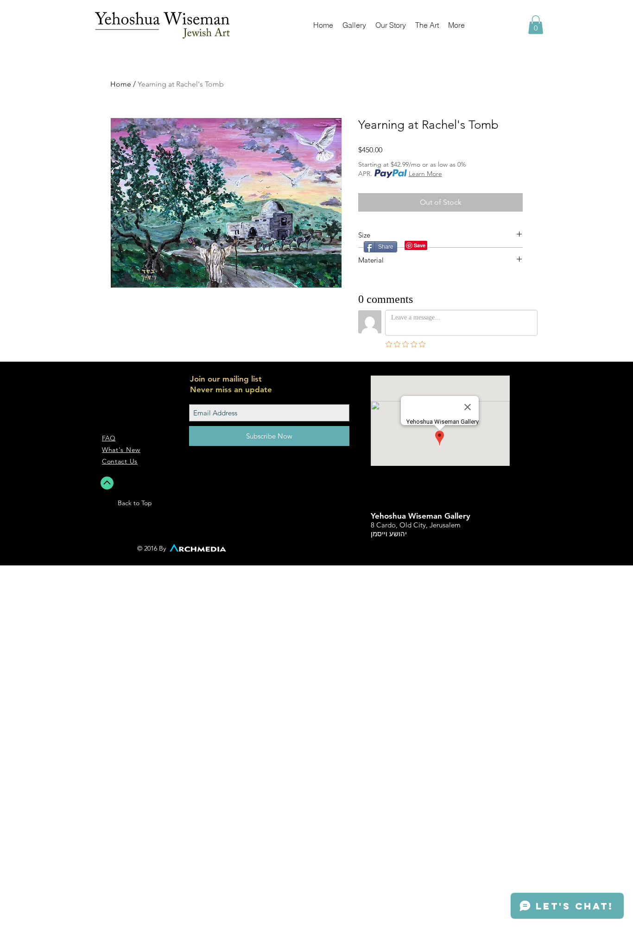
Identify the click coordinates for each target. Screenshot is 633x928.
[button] (536, 24)
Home (120, 84)
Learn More (425, 173)
